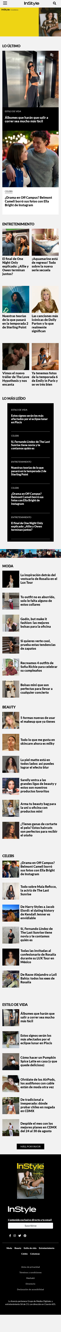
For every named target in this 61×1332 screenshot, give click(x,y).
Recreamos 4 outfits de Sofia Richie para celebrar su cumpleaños (38, 666)
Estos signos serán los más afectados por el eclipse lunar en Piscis (29, 419)
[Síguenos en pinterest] (25, 1235)
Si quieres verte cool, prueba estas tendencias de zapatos (38, 644)
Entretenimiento (21, 462)
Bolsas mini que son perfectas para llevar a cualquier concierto (36, 688)
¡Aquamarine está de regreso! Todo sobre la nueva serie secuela (45, 264)
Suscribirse (30, 1225)
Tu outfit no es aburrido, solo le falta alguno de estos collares (37, 600)
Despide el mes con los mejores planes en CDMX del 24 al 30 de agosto (38, 1127)
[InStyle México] (31, 3)
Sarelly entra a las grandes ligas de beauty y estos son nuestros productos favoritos (38, 785)
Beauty (9, 707)
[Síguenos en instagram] (14, 1235)
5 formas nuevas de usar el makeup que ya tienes (37, 719)
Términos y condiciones (30, 1272)
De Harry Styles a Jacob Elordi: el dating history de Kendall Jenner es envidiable (37, 912)
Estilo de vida (13, 111)
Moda (7, 566)
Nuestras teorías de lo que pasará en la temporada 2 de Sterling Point (15, 321)
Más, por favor (30, 1146)
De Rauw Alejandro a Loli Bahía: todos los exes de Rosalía (38, 978)
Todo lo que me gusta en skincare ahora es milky (37, 741)
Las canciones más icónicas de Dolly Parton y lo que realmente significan (45, 323)
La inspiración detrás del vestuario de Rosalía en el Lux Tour (38, 578)
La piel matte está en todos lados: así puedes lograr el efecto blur (37, 763)
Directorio (30, 1284)
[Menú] (5, 3)
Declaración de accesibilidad (30, 1289)
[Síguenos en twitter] (19, 1235)
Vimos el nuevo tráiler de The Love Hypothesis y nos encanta (15, 378)
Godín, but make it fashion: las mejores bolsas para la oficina (35, 622)
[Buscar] (54, 3)
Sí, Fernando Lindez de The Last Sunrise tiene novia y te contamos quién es (30, 445)
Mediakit (30, 1278)
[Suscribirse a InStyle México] (30, 1180)
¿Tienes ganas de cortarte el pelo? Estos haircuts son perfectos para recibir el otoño (38, 829)
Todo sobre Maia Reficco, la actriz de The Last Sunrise (38, 890)
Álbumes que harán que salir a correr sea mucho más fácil (26, 119)
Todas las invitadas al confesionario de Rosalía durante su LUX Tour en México (38, 956)
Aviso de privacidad (30, 1267)
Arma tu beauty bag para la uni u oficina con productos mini (38, 807)
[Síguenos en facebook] (10, 1235)
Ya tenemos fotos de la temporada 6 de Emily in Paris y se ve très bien (45, 378)
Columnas (35, 1254)
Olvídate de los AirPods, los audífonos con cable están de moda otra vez (37, 1083)
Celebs (9, 191)
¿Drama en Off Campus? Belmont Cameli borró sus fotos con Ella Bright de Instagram (28, 201)
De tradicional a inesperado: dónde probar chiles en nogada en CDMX (37, 1105)
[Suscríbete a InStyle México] (30, 21)
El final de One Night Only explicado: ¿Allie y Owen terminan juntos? (15, 266)
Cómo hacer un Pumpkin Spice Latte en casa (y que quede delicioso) (38, 1061)
